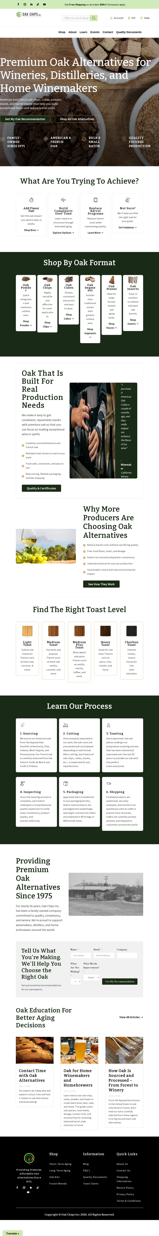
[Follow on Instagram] (24, 4)
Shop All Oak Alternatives (77, 119)
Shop (61, 32)
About (72, 32)
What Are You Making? (75, 967)
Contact (108, 32)
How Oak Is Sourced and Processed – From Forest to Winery (123, 1080)
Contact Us (123, 1170)
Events (95, 32)
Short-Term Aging (60, 1163)
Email (97, 949)
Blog (86, 1163)
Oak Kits (54, 1177)
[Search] (94, 18)
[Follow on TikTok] (37, 4)
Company (122, 949)
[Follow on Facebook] (18, 4)
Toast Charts (91, 1183)
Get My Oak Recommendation (25, 119)
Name (73, 949)
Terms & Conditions (129, 1200)
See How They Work (101, 584)
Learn (83, 32)
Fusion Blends (58, 1183)
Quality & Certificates (41, 488)
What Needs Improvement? (91, 965)
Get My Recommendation (119, 981)
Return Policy (125, 1187)
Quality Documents (129, 32)
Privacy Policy (125, 1194)
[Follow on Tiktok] (37, 1187)
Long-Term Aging (59, 1170)
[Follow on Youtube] (44, 4)
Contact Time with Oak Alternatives (32, 1076)
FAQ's (86, 1170)
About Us (122, 1163)
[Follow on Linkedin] (30, 1187)
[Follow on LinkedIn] (31, 4)
